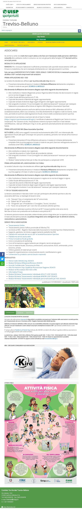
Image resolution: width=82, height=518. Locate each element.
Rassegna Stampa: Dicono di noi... (55, 42)
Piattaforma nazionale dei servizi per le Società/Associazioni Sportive (33, 234)
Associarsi (23, 319)
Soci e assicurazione (60, 4)
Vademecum (9, 7)
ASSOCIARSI (31, 42)
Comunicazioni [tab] (10, 312)
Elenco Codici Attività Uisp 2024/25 (21, 261)
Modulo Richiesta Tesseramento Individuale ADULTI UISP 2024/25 (32, 274)
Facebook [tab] (20, 313)
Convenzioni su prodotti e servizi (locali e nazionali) (27, 254)
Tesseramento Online (16, 225)
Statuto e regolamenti (23, 4)
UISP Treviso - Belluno (17, 42)
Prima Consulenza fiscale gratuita (20, 239)
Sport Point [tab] (29, 313)
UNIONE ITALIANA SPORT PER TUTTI (12, 1)
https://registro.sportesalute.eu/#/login (19, 119)
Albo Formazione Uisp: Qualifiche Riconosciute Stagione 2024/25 (31, 267)
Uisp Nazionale (41, 39)
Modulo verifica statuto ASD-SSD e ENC (22, 270)
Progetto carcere (22, 45)
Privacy (68, 7)
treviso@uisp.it (12, 499)
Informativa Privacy (15, 272)
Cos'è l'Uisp (9, 4)
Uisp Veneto (41, 37)
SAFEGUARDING (58, 7)
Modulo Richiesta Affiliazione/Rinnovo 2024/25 (25, 263)
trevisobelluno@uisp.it (51, 338)
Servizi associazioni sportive (42, 4)
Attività (40, 42)
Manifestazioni (8, 45)
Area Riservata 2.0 (9, 507)
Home (6, 42)
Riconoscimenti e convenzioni (25, 7)
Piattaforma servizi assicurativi (19, 236)
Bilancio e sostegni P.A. (44, 7)
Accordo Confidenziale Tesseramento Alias (24, 265)
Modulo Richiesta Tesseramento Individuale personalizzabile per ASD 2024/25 (37, 279)
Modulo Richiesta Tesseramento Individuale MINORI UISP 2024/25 (32, 276)
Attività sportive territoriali (40, 34)
